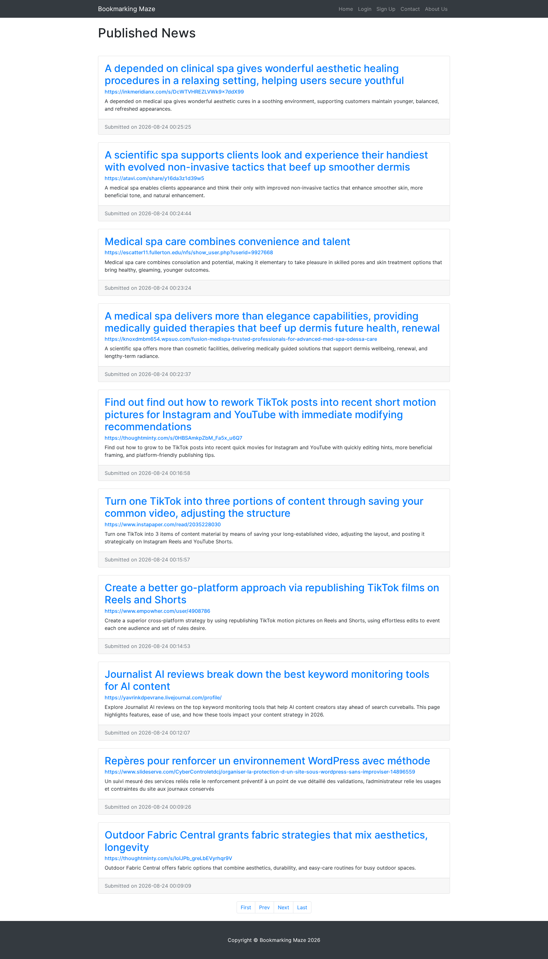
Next (283, 907)
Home (346, 9)
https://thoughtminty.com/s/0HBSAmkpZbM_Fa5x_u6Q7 (173, 438)
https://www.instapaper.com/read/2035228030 (163, 524)
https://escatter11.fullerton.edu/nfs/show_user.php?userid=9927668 (189, 252)
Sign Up (385, 9)
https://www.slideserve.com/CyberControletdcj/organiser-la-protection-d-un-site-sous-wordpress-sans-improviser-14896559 (260, 771)
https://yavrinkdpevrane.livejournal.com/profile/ (163, 697)
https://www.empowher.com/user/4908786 (157, 611)
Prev (264, 907)
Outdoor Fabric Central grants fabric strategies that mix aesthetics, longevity (266, 841)
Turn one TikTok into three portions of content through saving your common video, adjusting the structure (264, 507)
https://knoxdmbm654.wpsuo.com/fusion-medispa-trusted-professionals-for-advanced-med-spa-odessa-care (241, 339)
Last (302, 907)
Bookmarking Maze (126, 9)
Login (364, 9)
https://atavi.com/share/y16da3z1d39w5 (154, 178)
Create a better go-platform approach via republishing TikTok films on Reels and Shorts (272, 593)
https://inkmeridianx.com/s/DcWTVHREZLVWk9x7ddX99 (174, 91)
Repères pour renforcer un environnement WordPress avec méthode (267, 761)
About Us (436, 9)
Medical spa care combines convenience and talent (227, 241)
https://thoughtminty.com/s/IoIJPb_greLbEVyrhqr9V (168, 858)
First (246, 907)
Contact (410, 9)
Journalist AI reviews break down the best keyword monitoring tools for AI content (267, 680)
